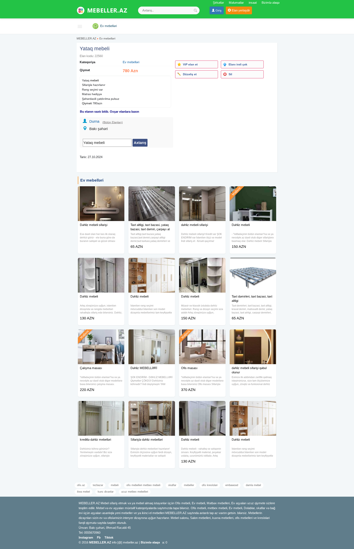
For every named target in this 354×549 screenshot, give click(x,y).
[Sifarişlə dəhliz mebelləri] (151, 406)
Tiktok (108, 537)
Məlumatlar (236, 2)
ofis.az (81, 485)
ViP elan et (190, 64)
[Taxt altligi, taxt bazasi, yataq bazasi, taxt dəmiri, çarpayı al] (151, 191)
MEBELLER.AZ (86, 38)
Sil (230, 74)
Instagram (86, 537)
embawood (231, 485)
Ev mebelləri (107, 38)
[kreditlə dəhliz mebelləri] (101, 406)
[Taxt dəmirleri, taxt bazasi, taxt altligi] (253, 263)
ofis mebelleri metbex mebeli (143, 485)
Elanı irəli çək (238, 64)
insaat (253, 2)
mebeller (189, 485)
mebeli (94, 80)
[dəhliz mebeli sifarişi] (202, 191)
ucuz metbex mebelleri (134, 491)
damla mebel (253, 485)
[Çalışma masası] (101, 334)
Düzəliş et (190, 74)
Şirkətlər (218, 2)
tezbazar (98, 485)
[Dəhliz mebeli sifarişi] (101, 191)
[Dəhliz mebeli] (253, 191)
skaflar (172, 485)
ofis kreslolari (210, 485)
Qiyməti (87, 103)
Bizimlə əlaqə (270, 2)
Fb (99, 537)
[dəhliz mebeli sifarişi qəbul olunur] (253, 334)
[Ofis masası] (202, 334)
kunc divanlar (105, 491)
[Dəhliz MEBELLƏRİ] (151, 334)
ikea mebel (83, 491)
